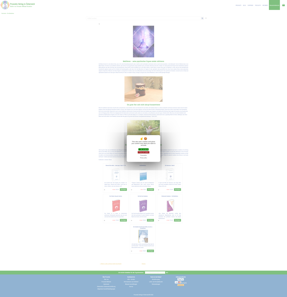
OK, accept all (144, 149)
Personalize (143, 155)
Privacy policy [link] (143, 157)
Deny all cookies (144, 152)
